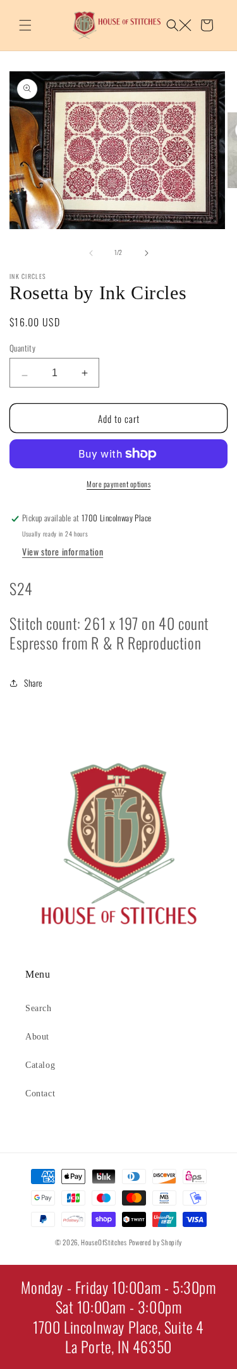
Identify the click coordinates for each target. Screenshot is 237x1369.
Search (38, 1008)
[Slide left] (91, 252)
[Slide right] (147, 252)
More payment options (118, 483)
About (37, 1036)
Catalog (40, 1065)
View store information (62, 551)
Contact (40, 1093)
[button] (25, 25)
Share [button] (33, 682)
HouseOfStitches (104, 1242)
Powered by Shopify (156, 1242)
